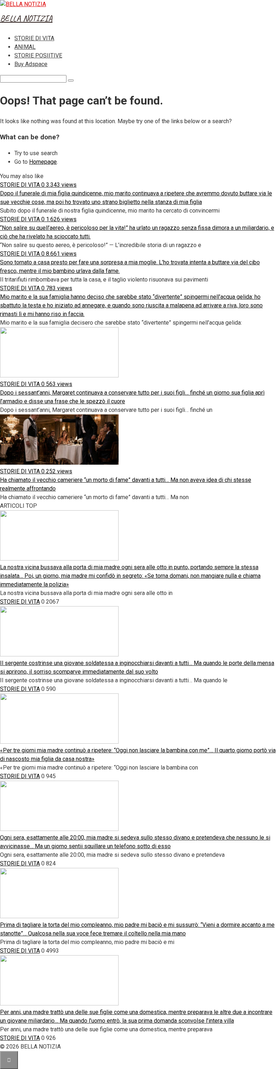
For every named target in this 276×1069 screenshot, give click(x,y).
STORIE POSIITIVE (38, 55)
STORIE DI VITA (34, 38)
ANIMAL (25, 46)
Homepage (43, 161)
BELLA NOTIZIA (26, 18)
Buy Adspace (30, 64)
